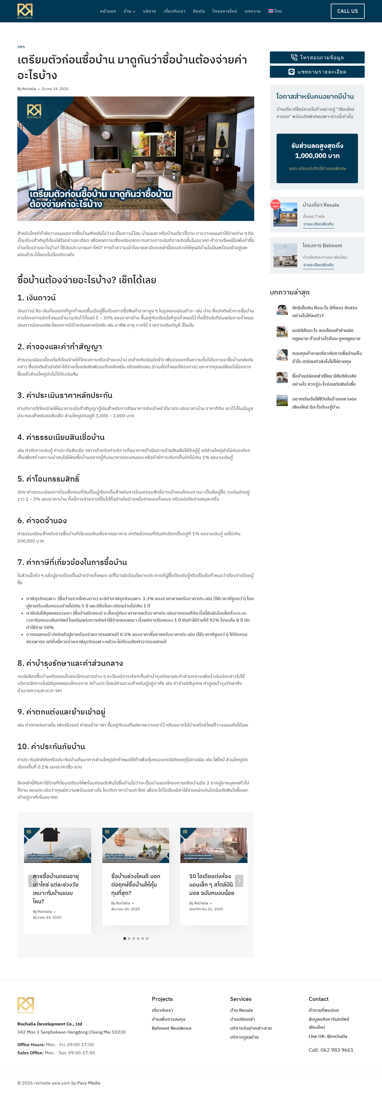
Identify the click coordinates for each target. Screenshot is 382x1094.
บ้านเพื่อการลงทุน (168, 1019)
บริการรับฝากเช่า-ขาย (251, 1028)
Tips (21, 47)
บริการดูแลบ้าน (244, 1037)
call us (347, 11)
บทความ (253, 11)
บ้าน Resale (241, 1010)
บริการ (149, 11)
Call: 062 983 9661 (331, 1049)
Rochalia (29, 88)
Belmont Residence (172, 1028)
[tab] (124, 938)
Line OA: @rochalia (328, 1036)
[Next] (239, 880)
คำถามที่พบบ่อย (324, 1010)
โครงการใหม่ (225, 11)
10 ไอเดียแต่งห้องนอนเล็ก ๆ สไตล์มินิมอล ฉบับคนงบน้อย (211, 884)
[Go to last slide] (32, 880)
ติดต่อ (199, 11)
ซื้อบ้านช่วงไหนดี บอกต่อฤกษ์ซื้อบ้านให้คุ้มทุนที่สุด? (135, 884)
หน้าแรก (108, 11)
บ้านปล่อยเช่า (242, 1019)
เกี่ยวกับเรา (174, 11)
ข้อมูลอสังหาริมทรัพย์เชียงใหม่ (329, 1023)
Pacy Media (88, 1083)
